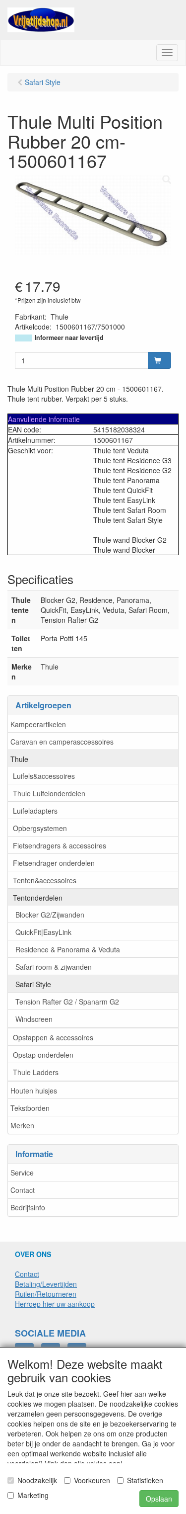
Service (22, 1173)
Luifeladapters (35, 811)
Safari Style (33, 984)
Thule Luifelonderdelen (49, 793)
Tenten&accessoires (44, 880)
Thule (19, 759)
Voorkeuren (92, 1480)
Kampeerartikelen (38, 724)
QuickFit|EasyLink (43, 932)
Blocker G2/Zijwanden (49, 915)
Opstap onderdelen (43, 1055)
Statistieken (145, 1480)
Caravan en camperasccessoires (62, 742)
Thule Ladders (36, 1072)
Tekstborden (30, 1108)
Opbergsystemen (40, 828)
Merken (22, 1125)
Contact (22, 1190)
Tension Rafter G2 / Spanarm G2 (67, 1002)
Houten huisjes (33, 1090)
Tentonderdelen (37, 898)
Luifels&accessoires (44, 776)
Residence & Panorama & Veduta (67, 949)
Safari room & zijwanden (53, 967)
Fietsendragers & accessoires (59, 845)
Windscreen (34, 1019)
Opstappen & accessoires (53, 1037)
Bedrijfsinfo (27, 1207)
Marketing (33, 1495)
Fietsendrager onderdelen (54, 863)
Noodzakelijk (37, 1480)
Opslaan (159, 1499)
